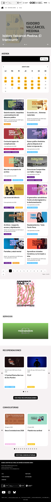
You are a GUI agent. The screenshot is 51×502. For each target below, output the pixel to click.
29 (38, 88)
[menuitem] (12, 474)
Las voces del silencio (11, 197)
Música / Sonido (9, 207)
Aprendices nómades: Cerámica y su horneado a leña (36, 253)
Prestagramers (25, 331)
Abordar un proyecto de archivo (12, 170)
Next (48, 44)
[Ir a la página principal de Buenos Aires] (36, 2)
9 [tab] (30, 449)
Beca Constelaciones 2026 (14, 430)
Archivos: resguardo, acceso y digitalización (12, 226)
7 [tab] (26, 449)
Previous (3, 44)
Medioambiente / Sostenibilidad (14, 149)
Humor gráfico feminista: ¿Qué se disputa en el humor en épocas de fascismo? (36, 143)
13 (25, 81)
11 (12, 81)
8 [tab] (28, 449)
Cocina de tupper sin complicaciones (11, 142)
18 (12, 84)
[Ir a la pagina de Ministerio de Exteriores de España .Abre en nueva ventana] (8, 2)
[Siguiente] (47, 66)
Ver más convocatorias (25, 455)
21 (32, 84)
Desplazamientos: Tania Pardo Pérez (35, 226)
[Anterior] (3, 66)
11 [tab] (34, 449)
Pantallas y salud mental (12, 251)
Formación (8, 180)
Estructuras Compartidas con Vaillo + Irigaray (36, 170)
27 (25, 88)
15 (38, 81)
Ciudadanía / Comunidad (11, 152)
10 (5, 81)
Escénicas (19, 207)
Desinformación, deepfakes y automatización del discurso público (14, 114)
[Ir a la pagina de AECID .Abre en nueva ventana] (19, 2)
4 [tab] (20, 449)
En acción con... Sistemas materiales (36, 113)
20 (25, 84)
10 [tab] (32, 449)
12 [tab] (36, 449)
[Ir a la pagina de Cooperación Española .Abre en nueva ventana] (25, 3)
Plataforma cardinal (35, 430)
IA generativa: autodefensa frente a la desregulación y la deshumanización (37, 199)
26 (18, 88)
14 (32, 81)
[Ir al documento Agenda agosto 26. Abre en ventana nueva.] (25, 293)
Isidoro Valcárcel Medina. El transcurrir (21, 37)
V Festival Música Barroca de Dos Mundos (14, 376)
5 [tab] (22, 449)
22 (38, 84)
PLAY (29, 375)
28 (32, 88)
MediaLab (7, 124)
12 (18, 81)
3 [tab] (27, 391)
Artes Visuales (32, 124)
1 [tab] (24, 44)
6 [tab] (24, 449)
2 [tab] (26, 44)
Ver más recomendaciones (25, 398)
